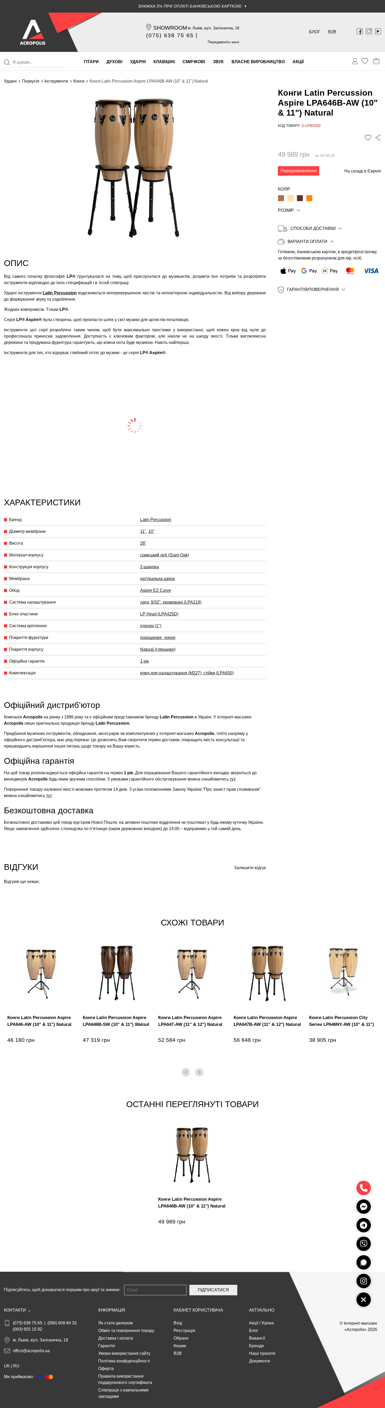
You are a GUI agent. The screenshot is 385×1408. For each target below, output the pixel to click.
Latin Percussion (60, 293)
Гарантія (106, 1346)
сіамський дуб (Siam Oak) (164, 555)
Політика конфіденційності (124, 1361)
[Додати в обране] (368, 137)
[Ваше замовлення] (355, 61)
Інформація (111, 1310)
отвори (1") (150, 626)
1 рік (144, 661)
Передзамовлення (298, 171)
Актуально (261, 1310)
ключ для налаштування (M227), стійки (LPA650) (187, 673)
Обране (181, 1338)
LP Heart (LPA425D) (159, 614)
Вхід (178, 1323)
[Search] (7, 62)
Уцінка (267, 1323)
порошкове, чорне (157, 637)
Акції (253, 1323)
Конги (78, 81)
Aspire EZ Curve (155, 590)
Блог (314, 32)
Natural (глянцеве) (157, 649)
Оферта (106, 1368)
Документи (259, 1361)
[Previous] (186, 1072)
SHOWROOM (170, 28)
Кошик (180, 1346)
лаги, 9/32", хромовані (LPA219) (170, 602)
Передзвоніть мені (223, 42)
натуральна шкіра (157, 578)
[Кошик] (376, 61)
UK (7, 1366)
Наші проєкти (262, 1353)
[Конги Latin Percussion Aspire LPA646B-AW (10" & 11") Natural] (290, 198)
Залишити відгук (250, 867)
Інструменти (56, 81)
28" (143, 543)
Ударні (10, 81)
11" (143, 531)
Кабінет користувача (198, 1310)
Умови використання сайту (124, 1353)
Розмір (286, 210)
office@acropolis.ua (31, 1351)
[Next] (199, 1072)
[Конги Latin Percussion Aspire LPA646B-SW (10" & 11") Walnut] (281, 198)
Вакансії (257, 1338)
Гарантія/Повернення (313, 290)
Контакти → (17, 1310)
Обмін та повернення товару (126, 1330)
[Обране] (365, 61)
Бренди (256, 1346)
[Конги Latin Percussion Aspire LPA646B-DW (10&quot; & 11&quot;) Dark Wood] (300, 198)
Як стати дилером (115, 1323)
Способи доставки (313, 228)
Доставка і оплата (115, 1338)
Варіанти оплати (307, 242)
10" (151, 531)
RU (16, 1366)
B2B (332, 32)
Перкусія (30, 81)
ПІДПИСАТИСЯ (213, 1290)
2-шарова (149, 567)
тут (232, 779)
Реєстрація (184, 1330)
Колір (284, 189)
